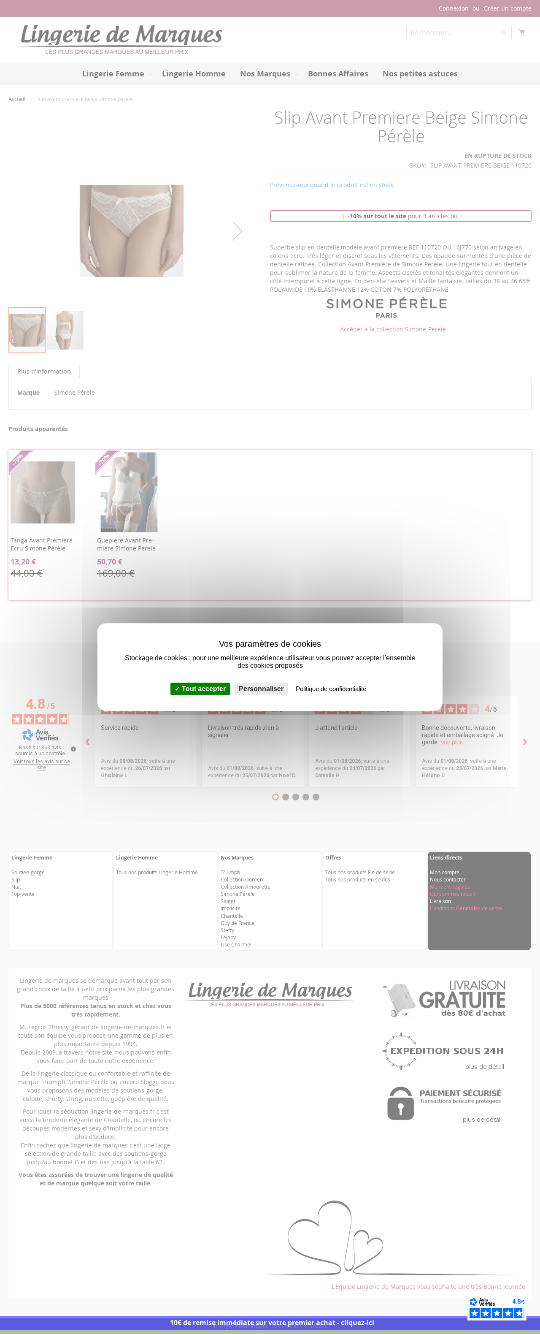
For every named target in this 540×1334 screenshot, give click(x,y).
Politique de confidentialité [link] (331, 688)
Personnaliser (261, 688)
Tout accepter (203, 688)
